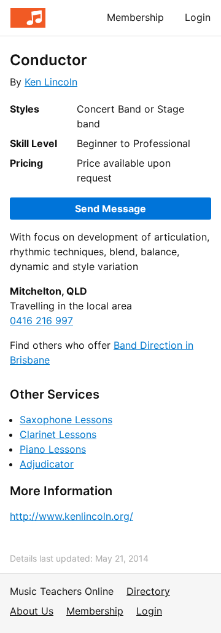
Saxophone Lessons (66, 419)
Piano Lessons (53, 449)
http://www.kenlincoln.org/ (71, 516)
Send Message (110, 208)
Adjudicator (47, 464)
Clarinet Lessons (58, 434)
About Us (31, 611)
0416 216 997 (41, 320)
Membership (135, 17)
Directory (148, 591)
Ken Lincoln (51, 82)
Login (198, 17)
